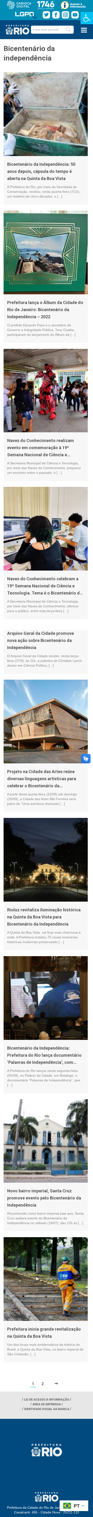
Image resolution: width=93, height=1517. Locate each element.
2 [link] (42, 1384)
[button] (68, 30)
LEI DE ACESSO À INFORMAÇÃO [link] (46, 1399)
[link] (87, 18)
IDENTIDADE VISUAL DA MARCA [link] (46, 1409)
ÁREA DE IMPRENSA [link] (46, 1404)
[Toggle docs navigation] (84, 30)
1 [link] (33, 1384)
